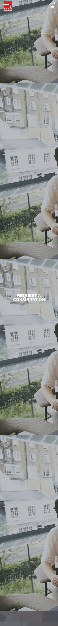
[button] (52, 8)
